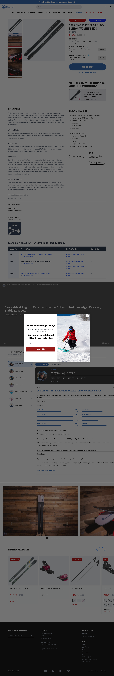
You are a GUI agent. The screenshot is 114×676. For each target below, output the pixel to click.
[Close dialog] (87, 315)
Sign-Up (40, 349)
